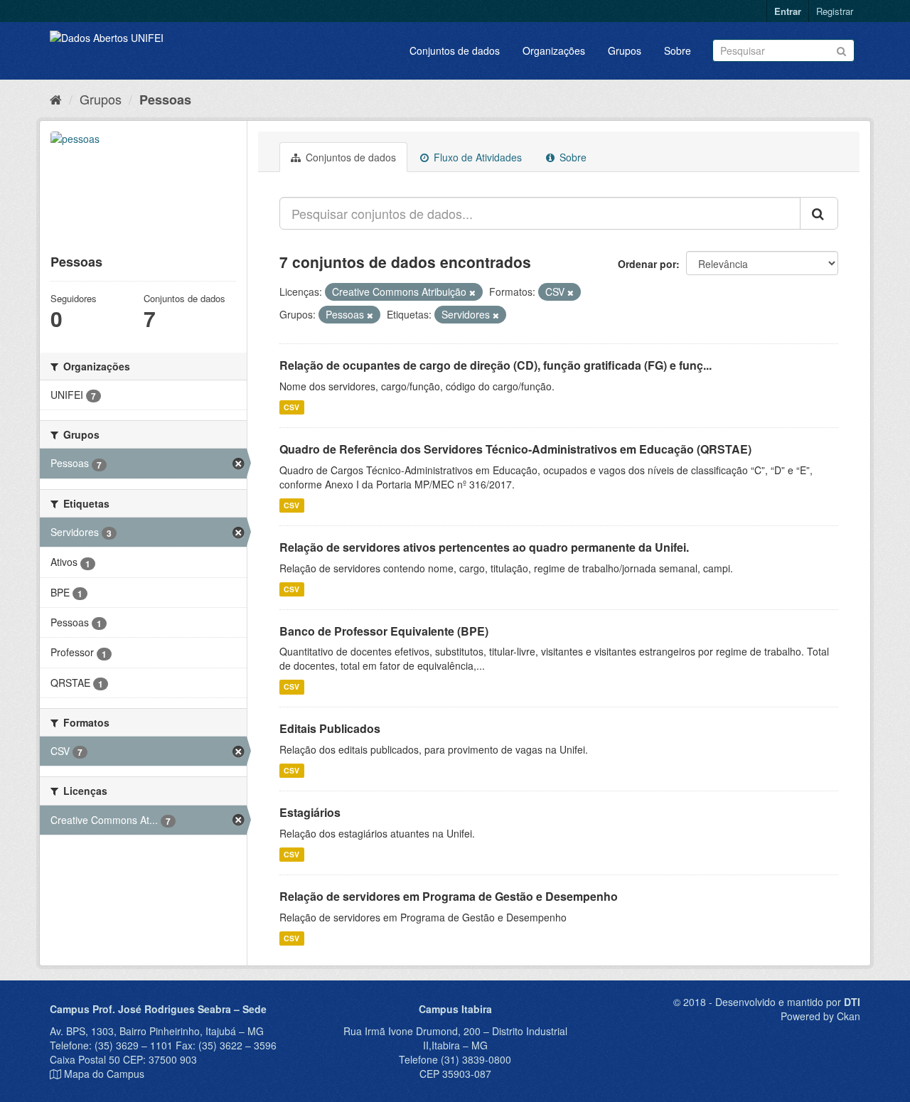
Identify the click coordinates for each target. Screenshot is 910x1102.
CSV (291, 407)
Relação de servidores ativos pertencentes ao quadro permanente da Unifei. (484, 547)
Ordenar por (647, 264)
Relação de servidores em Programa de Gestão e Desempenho (448, 896)
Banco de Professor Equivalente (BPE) (383, 631)
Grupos (624, 50)
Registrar (834, 11)
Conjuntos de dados (455, 50)
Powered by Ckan (820, 1016)
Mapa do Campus (104, 1073)
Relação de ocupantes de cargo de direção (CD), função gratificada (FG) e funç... (495, 365)
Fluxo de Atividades (476, 157)
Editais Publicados (329, 728)
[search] (819, 213)
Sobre (677, 50)
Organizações (554, 50)
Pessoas (165, 99)
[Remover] (472, 292)
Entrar (787, 11)
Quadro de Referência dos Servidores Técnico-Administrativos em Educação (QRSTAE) (515, 449)
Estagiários (310, 812)
